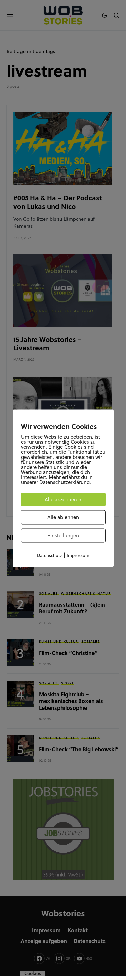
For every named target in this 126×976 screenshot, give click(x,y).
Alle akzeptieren (63, 499)
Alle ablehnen (63, 517)
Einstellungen (63, 535)
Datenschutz (49, 555)
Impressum (78, 555)
